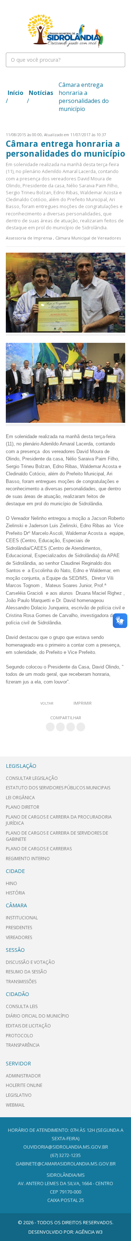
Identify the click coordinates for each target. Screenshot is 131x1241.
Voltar (46, 703)
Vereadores (19, 937)
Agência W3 (89, 1232)
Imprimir (83, 703)
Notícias (41, 93)
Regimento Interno (28, 858)
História (15, 893)
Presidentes (19, 927)
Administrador (23, 1076)
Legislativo (19, 1095)
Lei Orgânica (20, 797)
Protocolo (19, 1036)
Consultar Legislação (32, 778)
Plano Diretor (22, 807)
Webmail (15, 1105)
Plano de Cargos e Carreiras (39, 849)
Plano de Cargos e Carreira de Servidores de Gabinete (57, 836)
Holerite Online (24, 1085)
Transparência (23, 1045)
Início (15, 93)
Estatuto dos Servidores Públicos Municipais (58, 788)
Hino (11, 883)
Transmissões (21, 981)
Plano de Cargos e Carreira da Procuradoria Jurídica (59, 820)
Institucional (22, 918)
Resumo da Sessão (26, 972)
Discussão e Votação (30, 962)
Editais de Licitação (28, 1026)
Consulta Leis (21, 1006)
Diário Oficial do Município (37, 1016)
